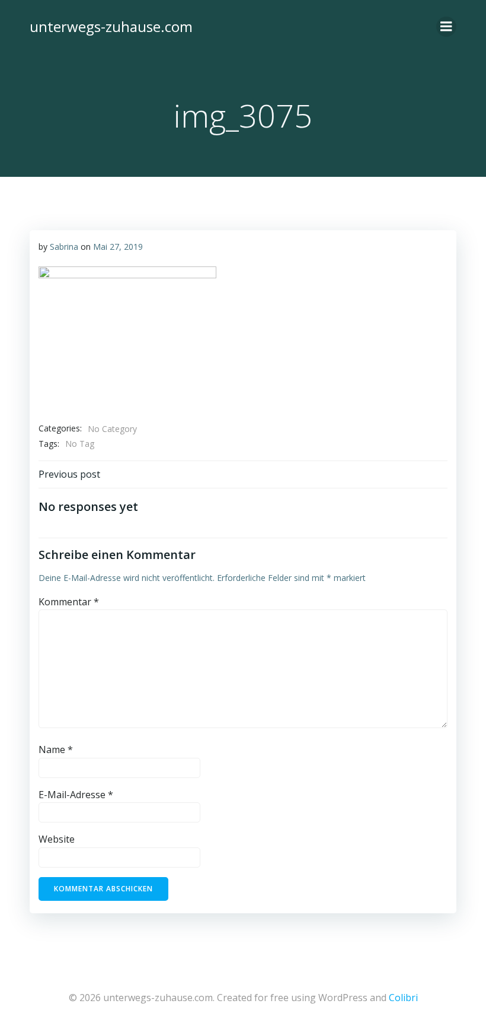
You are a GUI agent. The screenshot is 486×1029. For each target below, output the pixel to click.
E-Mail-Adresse (76, 794)
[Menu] (446, 27)
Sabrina (64, 246)
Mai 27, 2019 (118, 246)
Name (56, 749)
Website (57, 839)
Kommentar (69, 601)
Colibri (403, 997)
